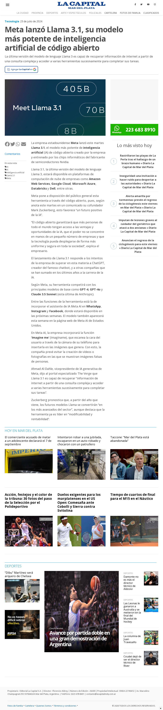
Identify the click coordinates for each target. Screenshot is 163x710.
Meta (9, 178)
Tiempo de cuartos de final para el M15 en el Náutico (132, 496)
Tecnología (12, 21)
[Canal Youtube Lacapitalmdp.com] (148, 4)
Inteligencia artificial (15, 172)
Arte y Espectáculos (73, 12)
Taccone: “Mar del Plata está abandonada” (129, 439)
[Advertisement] (134, 99)
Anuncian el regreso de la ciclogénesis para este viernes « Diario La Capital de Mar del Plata (135, 246)
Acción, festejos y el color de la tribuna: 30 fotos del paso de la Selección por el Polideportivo (28, 500)
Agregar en (22, 69)
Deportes (52, 12)
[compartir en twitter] (13, 144)
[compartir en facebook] (7, 144)
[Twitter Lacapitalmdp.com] (141, 4)
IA (7, 169)
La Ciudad (22, 12)
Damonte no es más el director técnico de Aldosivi (131, 583)
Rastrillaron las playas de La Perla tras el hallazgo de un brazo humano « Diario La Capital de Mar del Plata (134, 161)
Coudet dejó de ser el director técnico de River (132, 661)
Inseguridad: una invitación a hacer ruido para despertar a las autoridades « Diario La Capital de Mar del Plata (134, 181)
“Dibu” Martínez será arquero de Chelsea (19, 574)
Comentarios (12, 154)
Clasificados (151, 12)
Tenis (101, 519)
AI (7, 166)
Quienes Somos (44, 705)
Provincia (37, 12)
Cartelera (110, 12)
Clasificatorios (56, 628)
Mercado (33, 582)
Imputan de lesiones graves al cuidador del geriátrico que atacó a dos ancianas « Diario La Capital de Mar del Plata (135, 225)
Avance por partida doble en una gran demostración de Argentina (80, 638)
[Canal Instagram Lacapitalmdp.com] (154, 4)
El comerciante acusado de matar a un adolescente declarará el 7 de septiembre (28, 440)
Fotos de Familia (130, 12)
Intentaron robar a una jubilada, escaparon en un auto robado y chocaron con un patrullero (79, 440)
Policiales (95, 12)
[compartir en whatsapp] (18, 144)
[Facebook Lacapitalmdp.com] (135, 4)
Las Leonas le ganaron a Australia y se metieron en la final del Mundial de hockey (132, 612)
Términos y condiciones (65, 705)
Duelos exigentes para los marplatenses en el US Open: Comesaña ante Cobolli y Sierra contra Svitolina (79, 502)
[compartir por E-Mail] (23, 144)
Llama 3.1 (11, 175)
